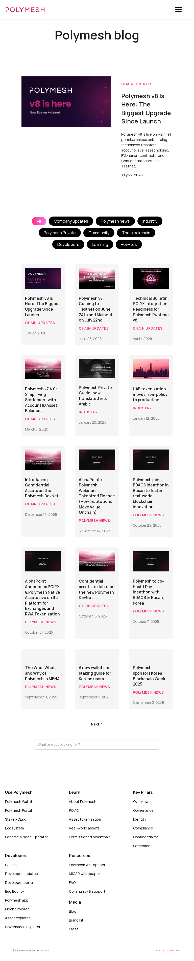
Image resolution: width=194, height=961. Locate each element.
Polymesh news (115, 221)
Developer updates (21, 873)
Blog (72, 911)
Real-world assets (84, 828)
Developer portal (19, 882)
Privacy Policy (160, 950)
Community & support (87, 891)
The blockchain (136, 233)
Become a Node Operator (26, 837)
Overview (141, 801)
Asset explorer (17, 917)
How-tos (129, 244)
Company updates (71, 221)
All (39, 221)
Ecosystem (14, 828)
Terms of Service (174, 950)
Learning (100, 244)
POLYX (74, 810)
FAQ (72, 882)
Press (74, 929)
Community (98, 233)
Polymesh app (17, 900)
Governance (143, 810)
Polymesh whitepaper (87, 864)
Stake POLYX (15, 819)
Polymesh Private (60, 233)
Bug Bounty (14, 891)
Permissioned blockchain (90, 837)
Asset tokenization (85, 819)
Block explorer (17, 909)
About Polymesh (82, 801)
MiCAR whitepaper (84, 873)
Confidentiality (145, 837)
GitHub (11, 864)
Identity (139, 819)
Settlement (142, 845)
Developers (68, 244)
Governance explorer (22, 926)
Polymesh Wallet (18, 801)
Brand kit (76, 920)
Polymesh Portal (18, 810)
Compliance (143, 828)
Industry (149, 221)
